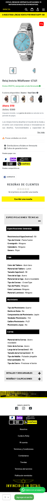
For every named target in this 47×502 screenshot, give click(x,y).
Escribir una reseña (23, 199)
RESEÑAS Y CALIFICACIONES (19, 379)
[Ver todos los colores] (37, 93)
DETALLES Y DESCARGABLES (19, 373)
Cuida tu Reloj (23, 436)
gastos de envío (25, 113)
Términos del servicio (23, 469)
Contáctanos (23, 456)
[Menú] (43, 9)
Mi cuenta (23, 442)
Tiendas (23, 462)
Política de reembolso (23, 475)
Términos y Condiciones (23, 449)
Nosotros (23, 429)
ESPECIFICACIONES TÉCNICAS (22, 217)
